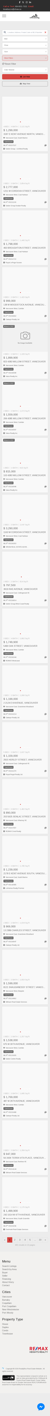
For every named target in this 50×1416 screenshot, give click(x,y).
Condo (5, 1330)
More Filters (8, 58)
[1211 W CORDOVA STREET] (25, 167)
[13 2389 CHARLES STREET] (25, 907)
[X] (23, 2)
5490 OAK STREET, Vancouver (20, 646)
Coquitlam (7, 1303)
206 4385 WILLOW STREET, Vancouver (24, 418)
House (5, 1324)
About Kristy (8, 1282)
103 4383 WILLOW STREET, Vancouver (24, 475)
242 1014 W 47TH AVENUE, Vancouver (24, 1215)
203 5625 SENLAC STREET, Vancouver (24, 816)
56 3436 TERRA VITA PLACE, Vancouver (25, 1158)
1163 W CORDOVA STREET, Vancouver (24, 532)
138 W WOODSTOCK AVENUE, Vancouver (25, 305)
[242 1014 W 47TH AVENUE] (25, 1191)
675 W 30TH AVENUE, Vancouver (21, 1044)
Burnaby (6, 1300)
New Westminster (10, 1309)
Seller (4, 1276)
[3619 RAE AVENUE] (25, 565)
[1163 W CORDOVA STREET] (25, 508)
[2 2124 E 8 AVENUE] (25, 679)
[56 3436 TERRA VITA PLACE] (25, 1134)
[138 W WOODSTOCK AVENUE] (25, 281)
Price (6, 45)
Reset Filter (10, 64)
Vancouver (7, 1297)
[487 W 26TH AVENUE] (25, 1077)
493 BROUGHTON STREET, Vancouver (24, 248)
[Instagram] (26, 2)
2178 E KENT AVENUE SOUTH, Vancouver (25, 873)
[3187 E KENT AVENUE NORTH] (25, 110)
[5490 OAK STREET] (25, 622)
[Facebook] (20, 2)
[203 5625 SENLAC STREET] (25, 793)
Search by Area (9, 1269)
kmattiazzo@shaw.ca (12, 9)
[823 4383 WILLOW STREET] (25, 338)
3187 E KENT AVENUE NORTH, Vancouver (25, 134)
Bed (5, 39)
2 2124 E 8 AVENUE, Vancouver (20, 703)
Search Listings (9, 1266)
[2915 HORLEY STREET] (25, 736)
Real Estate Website (34, 1369)
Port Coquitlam (9, 1306)
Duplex (5, 1327)
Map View (26, 84)
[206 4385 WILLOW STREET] (25, 395)
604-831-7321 (21, 6)
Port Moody (7, 1313)
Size (6, 52)
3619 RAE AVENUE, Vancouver (20, 589)
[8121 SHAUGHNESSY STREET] (25, 963)
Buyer (5, 1272)
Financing (6, 1279)
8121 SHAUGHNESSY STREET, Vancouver (25, 987)
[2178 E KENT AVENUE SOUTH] (25, 850)
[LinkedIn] (30, 2)
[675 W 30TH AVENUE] (25, 1020)
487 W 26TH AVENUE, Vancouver (21, 1101)
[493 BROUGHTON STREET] (25, 224)
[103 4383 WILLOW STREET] (25, 452)
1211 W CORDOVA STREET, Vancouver (24, 191)
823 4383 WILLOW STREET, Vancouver (24, 361)
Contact (6, 1285)
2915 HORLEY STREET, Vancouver (22, 760)
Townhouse (7, 1334)
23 (40, 1240)
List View (26, 77)
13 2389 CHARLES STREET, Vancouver (24, 930)
